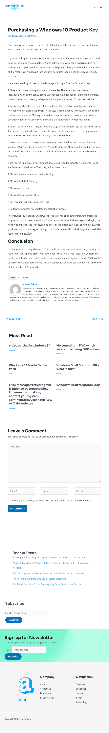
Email (8, 613)
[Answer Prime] (15, 289)
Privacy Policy (47, 697)
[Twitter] (97, 285)
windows (12, 35)
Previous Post (12, 318)
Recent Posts (23, 278)
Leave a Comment (28, 35)
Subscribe (14, 619)
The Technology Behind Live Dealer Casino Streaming (39, 578)
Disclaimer (45, 693)
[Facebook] (94, 285)
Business (80, 684)
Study (79, 697)
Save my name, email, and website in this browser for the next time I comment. (52, 500)
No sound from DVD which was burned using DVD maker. (78, 347)
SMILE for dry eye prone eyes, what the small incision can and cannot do (48, 573)
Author (12, 278)
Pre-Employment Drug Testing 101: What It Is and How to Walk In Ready (48, 557)
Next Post (99, 318)
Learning (80, 693)
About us (44, 684)
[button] (94, 7)
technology (82, 702)
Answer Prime (29, 284)
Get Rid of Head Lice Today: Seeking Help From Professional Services (47, 584)
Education (81, 688)
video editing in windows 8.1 (30, 345)
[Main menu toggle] (101, 7)
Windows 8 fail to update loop (78, 385)
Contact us (45, 688)
